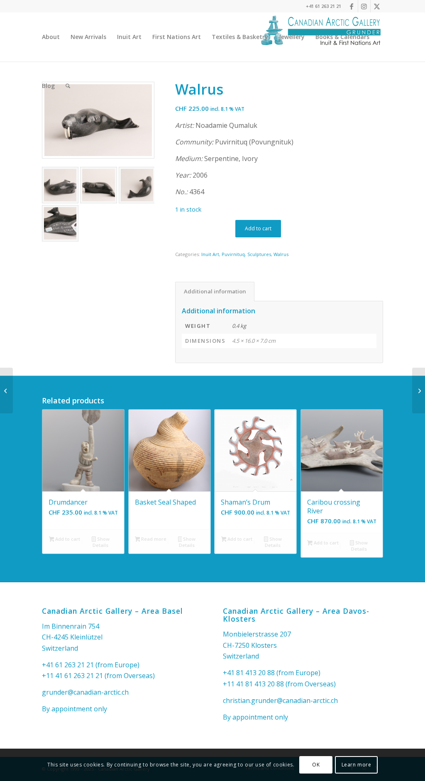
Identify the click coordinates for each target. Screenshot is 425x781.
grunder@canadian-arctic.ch (85, 692)
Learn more (356, 764)
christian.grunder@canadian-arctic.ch (280, 700)
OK (316, 764)
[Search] (68, 85)
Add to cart (258, 228)
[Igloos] (418, 390)
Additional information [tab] (215, 291)
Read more (153, 539)
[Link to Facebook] (352, 6)
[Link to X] (377, 6)
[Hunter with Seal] (6, 390)
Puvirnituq (233, 254)
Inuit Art (210, 254)
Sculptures (259, 254)
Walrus (281, 254)
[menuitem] (51, 36)
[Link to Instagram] (364, 6)
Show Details (101, 542)
